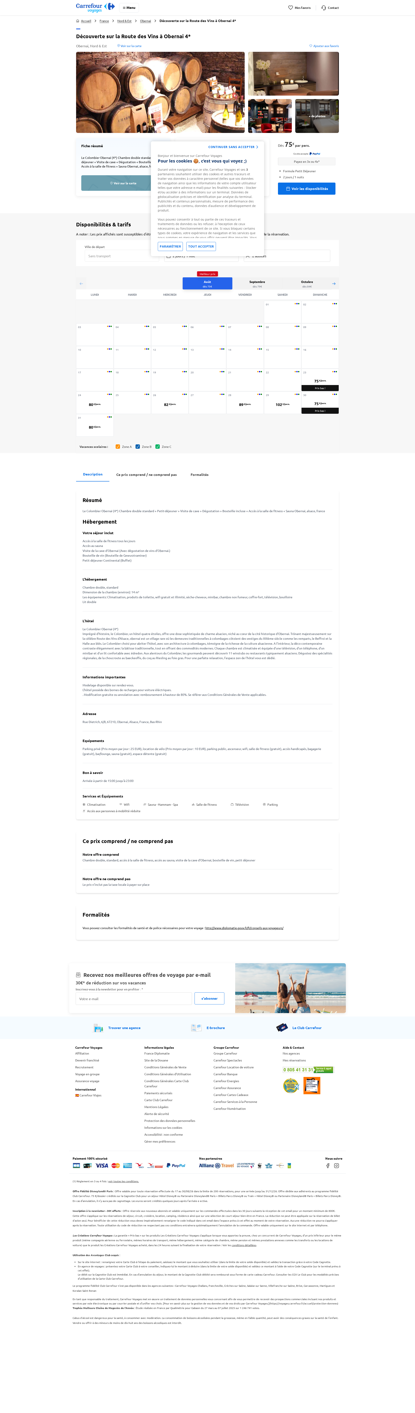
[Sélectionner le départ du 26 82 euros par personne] (169, 403)
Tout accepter (201, 246)
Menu (130, 7)
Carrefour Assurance (227, 1088)
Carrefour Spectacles (228, 1060)
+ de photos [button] (317, 116)
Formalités (200, 474)
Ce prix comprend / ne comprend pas (146, 474)
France (104, 21)
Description (92, 474)
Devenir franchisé (87, 1060)
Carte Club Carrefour (158, 1100)
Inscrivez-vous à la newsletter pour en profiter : (109, 989)
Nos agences (291, 1053)
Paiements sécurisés (158, 1093)
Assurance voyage (87, 1081)
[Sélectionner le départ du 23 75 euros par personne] (320, 380)
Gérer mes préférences (159, 1141)
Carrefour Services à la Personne (235, 1102)
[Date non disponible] (282, 312)
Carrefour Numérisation (230, 1108)
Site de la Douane (156, 1060)
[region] (207, 198)
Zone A (127, 446)
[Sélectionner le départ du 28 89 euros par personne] (245, 403)
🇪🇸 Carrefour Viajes (88, 1095)
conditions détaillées (244, 1245)
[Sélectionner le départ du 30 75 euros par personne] (320, 403)
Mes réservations (294, 1060)
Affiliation (82, 1053)
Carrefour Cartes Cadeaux (231, 1095)
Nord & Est (124, 21)
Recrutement (84, 1067)
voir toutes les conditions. (123, 1181)
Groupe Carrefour (225, 1053)
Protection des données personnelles (169, 1121)
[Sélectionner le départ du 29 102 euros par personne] (282, 403)
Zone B (147, 446)
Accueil (86, 21)
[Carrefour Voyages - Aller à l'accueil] (95, 8)
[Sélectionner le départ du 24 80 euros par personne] (94, 403)
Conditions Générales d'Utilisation (167, 1074)
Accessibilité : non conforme (163, 1134)
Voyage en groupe (87, 1074)
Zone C (166, 446)
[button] (160, 92)
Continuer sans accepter (231, 147)
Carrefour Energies (226, 1081)
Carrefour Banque (226, 1074)
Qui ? (247, 246)
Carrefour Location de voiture (234, 1067)
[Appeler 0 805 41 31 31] (311, 1070)
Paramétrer (170, 246)
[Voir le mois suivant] (334, 283)
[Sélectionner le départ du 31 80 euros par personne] (94, 425)
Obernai (145, 21)
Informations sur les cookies (163, 1127)
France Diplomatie (157, 1053)
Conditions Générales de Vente (165, 1067)
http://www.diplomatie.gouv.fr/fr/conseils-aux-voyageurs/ (244, 928)
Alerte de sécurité (156, 1114)
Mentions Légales (156, 1107)
